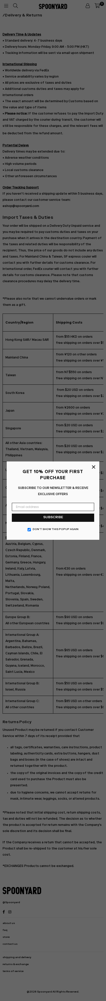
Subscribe (53, 517)
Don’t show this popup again (55, 529)
